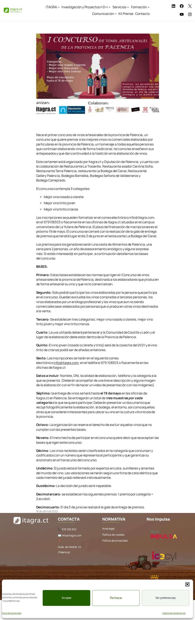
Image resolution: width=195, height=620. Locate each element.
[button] (187, 584)
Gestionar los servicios (173, 613)
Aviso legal (108, 528)
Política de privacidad (115, 540)
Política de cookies (113, 534)
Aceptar (66, 597)
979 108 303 (69, 529)
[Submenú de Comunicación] (116, 14)
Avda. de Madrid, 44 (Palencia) (69, 549)
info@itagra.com (66, 362)
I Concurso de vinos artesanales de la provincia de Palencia (85, 125)
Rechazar (116, 597)
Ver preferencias (165, 597)
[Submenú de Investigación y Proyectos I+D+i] (109, 7)
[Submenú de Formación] (148, 7)
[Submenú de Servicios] (128, 7)
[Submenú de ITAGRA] (59, 7)
